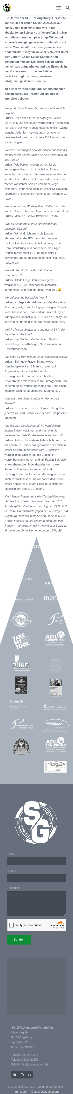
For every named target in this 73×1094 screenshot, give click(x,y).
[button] (58, 7)
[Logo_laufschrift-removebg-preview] (56, 726)
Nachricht (13, 887)
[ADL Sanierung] (56, 744)
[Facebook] (15, 1075)
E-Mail (11, 870)
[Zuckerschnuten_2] (21, 746)
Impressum (21, 1091)
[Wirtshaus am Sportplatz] (21, 685)
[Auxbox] (56, 707)
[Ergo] (56, 687)
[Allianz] (21, 704)
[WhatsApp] (29, 1075)
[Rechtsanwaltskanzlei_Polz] (21, 724)
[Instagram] (22, 1075)
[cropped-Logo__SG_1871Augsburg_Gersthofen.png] (7, 8)
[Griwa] (21, 662)
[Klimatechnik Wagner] (56, 766)
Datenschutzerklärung (45, 1091)
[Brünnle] (56, 665)
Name (11, 853)
